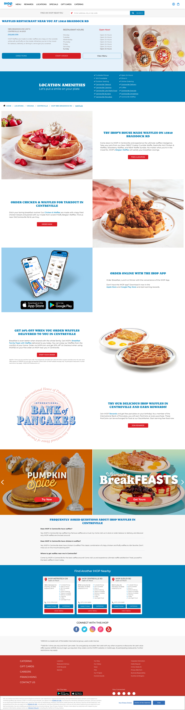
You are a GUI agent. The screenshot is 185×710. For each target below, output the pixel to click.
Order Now (47, 224)
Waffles (79, 106)
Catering (66, 606)
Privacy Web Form (136, 670)
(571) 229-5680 (85, 602)
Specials (59, 670)
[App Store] (77, 693)
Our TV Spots (98, 673)
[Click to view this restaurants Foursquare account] (100, 629)
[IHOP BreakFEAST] (139, 482)
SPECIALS (53, 4)
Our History (97, 664)
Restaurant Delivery (63, 664)
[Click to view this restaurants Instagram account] (92, 629)
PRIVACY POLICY (33, 708)
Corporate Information (138, 661)
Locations (19, 106)
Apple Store (111, 287)
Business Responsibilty (138, 673)
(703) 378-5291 (52, 602)
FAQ (95, 670)
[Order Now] (178, 4)
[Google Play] (63, 693)
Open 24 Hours (53, 580)
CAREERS (25, 671)
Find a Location (138, 157)
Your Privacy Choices (125, 702)
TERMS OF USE (56, 700)
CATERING (78, 4)
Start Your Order (47, 355)
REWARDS (28, 4)
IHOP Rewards (61, 667)
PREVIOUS (2, 482)
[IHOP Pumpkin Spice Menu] (46, 482)
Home (9, 106)
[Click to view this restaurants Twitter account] (84, 629)
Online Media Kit (136, 667)
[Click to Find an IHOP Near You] (71, 13)
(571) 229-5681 (119, 602)
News (95, 667)
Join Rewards (138, 425)
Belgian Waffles (122, 150)
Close (159, 702)
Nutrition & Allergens (137, 676)
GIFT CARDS (66, 4)
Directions (21, 56)
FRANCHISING (28, 677)
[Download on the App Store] (33, 305)
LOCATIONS (41, 4)
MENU (18, 4)
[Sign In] (173, 4)
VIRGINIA (30, 106)
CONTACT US (27, 682)
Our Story (97, 661)
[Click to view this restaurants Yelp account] (109, 629)
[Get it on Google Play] (60, 305)
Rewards (113, 414)
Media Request (135, 664)
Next (182, 482)
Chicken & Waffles (52, 212)
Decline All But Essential (142, 702)
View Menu (102, 56)
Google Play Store (128, 287)
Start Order (61, 56)
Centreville (42, 106)
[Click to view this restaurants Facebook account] (76, 629)
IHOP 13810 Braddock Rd (61, 106)
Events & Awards (99, 676)
